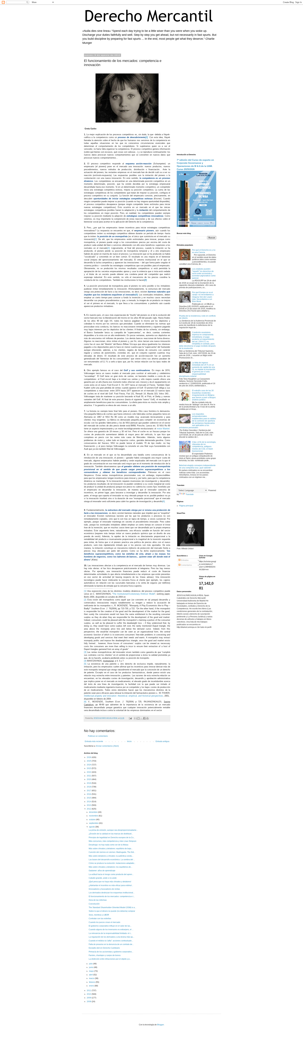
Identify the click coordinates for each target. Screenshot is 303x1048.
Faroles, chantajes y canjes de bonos (105, 955)
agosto (92, 827)
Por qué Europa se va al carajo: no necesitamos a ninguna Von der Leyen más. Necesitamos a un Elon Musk (203, 297)
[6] (163, 501)
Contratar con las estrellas (100, 918)
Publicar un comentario (98, 736)
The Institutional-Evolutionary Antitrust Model (134, 594)
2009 (89, 998)
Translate (190, 494)
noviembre (94, 816)
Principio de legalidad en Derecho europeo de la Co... (112, 837)
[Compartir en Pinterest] (147, 718)
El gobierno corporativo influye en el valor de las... (110, 926)
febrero (92, 982)
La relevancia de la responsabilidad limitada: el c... (110, 933)
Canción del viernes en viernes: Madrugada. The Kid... (112, 852)
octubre (92, 819)
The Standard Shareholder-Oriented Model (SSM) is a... (112, 907)
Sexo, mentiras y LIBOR (99, 915)
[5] (85, 664)
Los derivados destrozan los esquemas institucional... (111, 893)
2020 (89, 779)
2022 (89, 772)
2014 (89, 801)
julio (91, 964)
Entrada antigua (162, 741)
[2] (95, 239)
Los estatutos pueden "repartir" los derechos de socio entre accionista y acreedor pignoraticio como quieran (204, 273)
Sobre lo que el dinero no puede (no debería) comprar (112, 911)
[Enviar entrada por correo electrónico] (130, 718)
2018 (89, 787)
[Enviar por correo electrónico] (135, 718)
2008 (89, 1001)
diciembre (93, 812)
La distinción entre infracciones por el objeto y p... (110, 959)
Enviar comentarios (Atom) (107, 746)
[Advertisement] (196, 101)
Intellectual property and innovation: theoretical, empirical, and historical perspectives (123, 696)
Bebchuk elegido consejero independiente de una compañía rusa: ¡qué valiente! (197, 466)
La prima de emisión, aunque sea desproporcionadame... (113, 830)
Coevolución (94, 904)
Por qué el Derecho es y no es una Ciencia (203, 251)
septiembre (94, 823)
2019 (89, 783)
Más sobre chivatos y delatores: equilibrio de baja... (111, 848)
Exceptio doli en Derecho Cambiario (104, 948)
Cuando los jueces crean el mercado (104, 922)
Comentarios (186, 565)
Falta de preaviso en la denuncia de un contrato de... (111, 944)
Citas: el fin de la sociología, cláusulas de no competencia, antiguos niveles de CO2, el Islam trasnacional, (204, 446)
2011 (89, 990)
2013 (89, 805)
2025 (89, 761)
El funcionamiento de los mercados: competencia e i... (112, 896)
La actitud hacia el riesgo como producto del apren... (111, 874)
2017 (89, 790)
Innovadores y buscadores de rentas (104, 889)
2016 (89, 794)
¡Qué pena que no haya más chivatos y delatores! (110, 882)
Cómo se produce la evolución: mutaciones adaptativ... (112, 863)
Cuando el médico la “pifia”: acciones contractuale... (111, 941)
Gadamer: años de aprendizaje (102, 870)
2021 (89, 776)
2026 (89, 757)
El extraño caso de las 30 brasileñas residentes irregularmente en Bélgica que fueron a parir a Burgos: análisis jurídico (204, 395)
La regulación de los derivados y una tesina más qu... (111, 937)
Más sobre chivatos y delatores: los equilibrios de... (110, 867)
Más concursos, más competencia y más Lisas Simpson (112, 841)
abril (91, 975)
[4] (85, 661)
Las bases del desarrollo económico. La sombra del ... (112, 859)
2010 (89, 994)
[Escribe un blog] (138, 718)
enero (92, 986)
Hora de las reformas (98, 900)
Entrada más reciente (94, 741)
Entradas (184, 560)
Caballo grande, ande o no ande (103, 878)
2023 (89, 768)
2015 (89, 798)
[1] (85, 591)
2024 (89, 765)
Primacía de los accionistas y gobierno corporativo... (111, 952)
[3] (108, 248)
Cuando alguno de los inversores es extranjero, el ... (111, 929)
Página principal (186, 506)
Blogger (160, 1025)
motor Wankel (163, 428)
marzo (92, 978)
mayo (91, 971)
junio (91, 967)
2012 (89, 809)
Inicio (129, 741)
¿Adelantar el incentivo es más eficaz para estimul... (111, 885)
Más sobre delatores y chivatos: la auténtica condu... (111, 856)
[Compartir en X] (141, 718)
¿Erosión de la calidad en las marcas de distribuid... (111, 834)
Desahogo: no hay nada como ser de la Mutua (108, 845)
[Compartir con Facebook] (144, 718)
